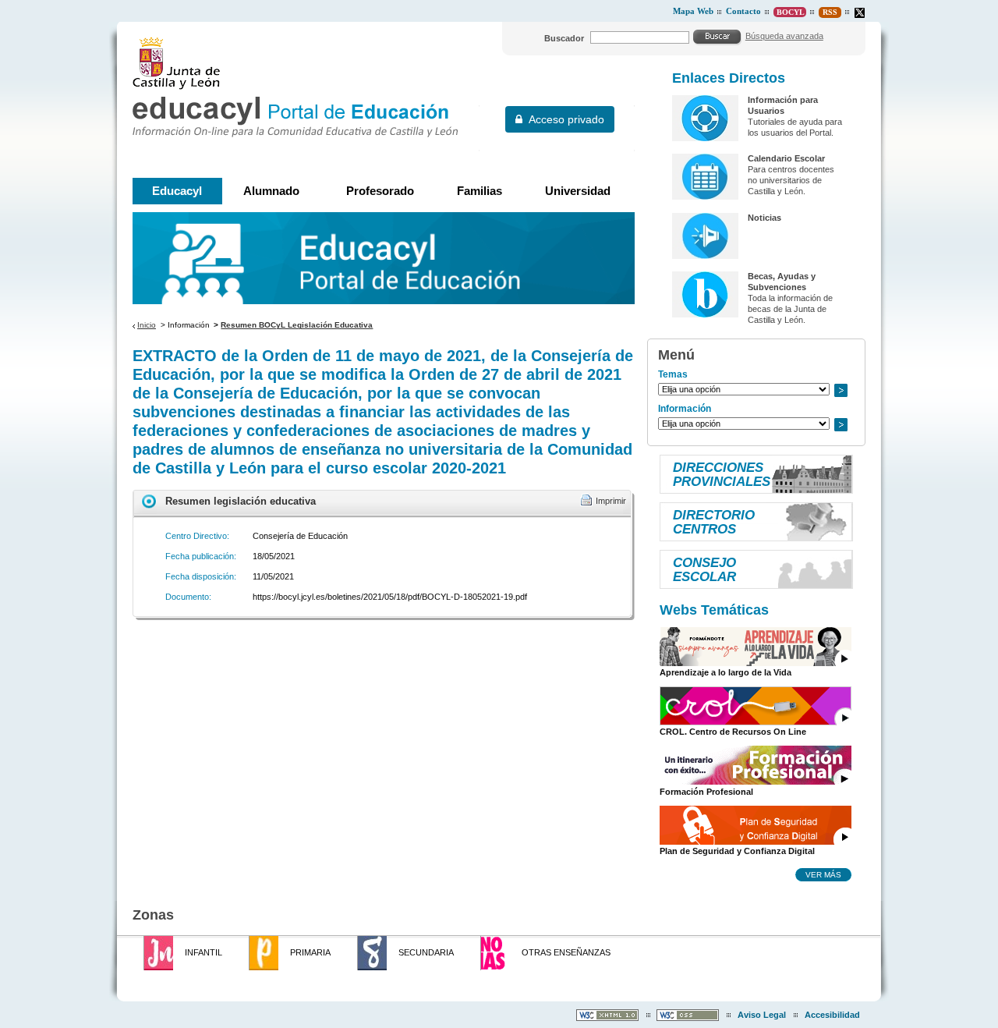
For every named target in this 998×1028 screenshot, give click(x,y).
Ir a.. (840, 390)
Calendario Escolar (786, 158)
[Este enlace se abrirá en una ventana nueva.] (859, 13)
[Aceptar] (717, 36)
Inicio (146, 325)
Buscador (564, 38)
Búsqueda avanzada (784, 36)
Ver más (823, 874)
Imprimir (611, 500)
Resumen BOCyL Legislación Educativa (297, 325)
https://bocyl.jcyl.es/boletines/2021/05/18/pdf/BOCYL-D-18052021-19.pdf (390, 596)
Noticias (764, 217)
